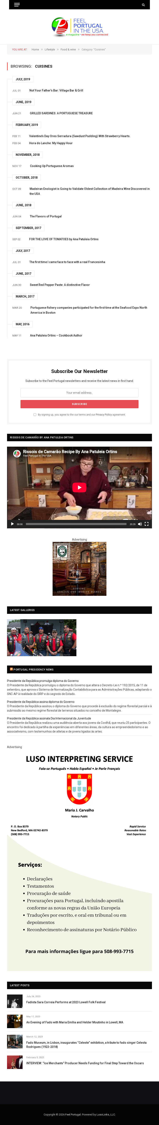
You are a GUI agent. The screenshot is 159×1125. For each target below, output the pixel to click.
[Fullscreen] (147, 524)
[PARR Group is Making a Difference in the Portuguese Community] (41, 637)
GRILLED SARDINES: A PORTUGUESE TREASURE (61, 113)
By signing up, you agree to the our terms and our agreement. (81, 414)
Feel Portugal (73, 1114)
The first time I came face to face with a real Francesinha (67, 262)
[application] (79, 487)
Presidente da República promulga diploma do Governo (43, 681)
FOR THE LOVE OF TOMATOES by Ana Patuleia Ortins (64, 239)
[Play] (12, 524)
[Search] (143, 4)
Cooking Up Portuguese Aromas (52, 166)
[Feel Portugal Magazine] (79, 27)
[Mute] (140, 524)
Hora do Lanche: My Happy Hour (51, 143)
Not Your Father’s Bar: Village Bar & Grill (56, 90)
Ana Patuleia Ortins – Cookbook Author (56, 335)
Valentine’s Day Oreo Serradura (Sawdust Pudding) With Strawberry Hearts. (79, 136)
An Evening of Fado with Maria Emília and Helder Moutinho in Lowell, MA (74, 1022)
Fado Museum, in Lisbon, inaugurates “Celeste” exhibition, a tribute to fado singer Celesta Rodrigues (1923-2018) (86, 1044)
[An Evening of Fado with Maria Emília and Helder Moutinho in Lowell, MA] (15, 1021)
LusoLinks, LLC (106, 1114)
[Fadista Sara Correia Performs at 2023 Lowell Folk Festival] (15, 1001)
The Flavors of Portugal (46, 216)
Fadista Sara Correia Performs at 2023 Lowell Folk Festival (66, 1002)
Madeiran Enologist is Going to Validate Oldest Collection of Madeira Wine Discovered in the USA (90, 191)
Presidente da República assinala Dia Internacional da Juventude (49, 718)
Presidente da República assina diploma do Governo (41, 701)
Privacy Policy (104, 414)
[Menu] (17, 4)
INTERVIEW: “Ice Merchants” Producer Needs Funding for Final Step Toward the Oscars (85, 1063)
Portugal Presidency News (33, 669)
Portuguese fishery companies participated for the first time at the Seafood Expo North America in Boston (88, 310)
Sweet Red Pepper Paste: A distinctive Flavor (60, 284)
